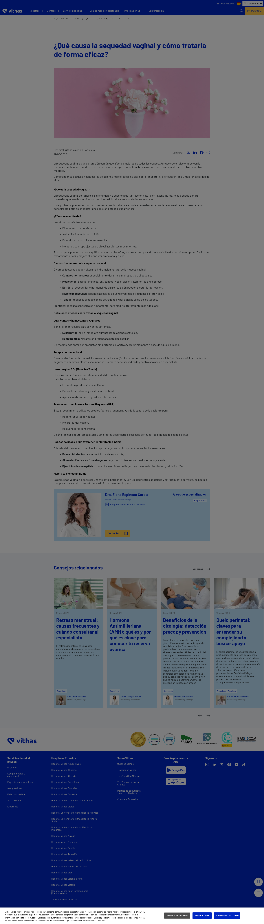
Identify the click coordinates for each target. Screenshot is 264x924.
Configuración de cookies (177, 916)
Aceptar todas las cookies (227, 916)
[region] (132, 916)
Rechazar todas (202, 916)
